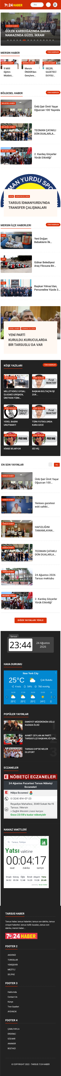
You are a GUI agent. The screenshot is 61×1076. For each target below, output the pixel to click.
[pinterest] (31, 1070)
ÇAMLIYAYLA (13, 1029)
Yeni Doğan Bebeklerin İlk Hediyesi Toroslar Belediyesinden (44, 240)
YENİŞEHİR (13, 965)
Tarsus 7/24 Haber (40, 1064)
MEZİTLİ (11, 969)
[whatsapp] (26, 1070)
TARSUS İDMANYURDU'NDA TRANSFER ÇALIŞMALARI (29, 205)
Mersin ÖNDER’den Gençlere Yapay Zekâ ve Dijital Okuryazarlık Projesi (31, 72)
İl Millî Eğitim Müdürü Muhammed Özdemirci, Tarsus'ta (10, 72)
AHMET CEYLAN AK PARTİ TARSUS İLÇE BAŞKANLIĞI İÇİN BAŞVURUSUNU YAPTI (40, 737)
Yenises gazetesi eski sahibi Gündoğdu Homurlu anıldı (46, 505)
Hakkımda (12, 992)
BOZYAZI (12, 1048)
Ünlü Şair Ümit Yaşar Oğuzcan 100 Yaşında (47, 108)
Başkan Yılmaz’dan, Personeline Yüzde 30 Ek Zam (47, 288)
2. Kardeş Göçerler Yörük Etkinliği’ (45, 156)
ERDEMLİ (12, 1034)
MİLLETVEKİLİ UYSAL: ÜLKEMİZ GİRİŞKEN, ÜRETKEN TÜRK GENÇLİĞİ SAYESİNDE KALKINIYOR (15, 395)
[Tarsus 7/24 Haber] (13, 6)
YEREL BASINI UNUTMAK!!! (11, 423)
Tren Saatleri (13, 1006)
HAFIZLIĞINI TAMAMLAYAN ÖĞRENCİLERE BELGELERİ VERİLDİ (47, 528)
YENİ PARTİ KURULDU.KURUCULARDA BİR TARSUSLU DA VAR (27, 340)
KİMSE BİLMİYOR (12, 448)
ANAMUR (12, 1043)
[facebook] (17, 1070)
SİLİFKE (11, 974)
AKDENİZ (12, 955)
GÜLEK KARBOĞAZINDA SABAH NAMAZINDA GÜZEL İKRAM (27, 33)
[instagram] (36, 1070)
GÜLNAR (11, 1039)
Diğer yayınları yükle (30, 620)
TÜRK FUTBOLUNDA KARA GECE (42, 423)
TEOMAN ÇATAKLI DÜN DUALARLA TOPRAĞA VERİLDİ (45, 132)
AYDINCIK (12, 1011)
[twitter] (22, 1070)
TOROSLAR (13, 960)
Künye (10, 1002)
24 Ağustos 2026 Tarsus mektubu (45, 576)
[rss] (45, 1070)
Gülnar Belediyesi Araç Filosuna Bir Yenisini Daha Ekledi (46, 264)
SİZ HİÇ (35, 448)
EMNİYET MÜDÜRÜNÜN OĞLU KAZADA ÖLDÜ (39, 723)
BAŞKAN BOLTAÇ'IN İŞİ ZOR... (43, 393)
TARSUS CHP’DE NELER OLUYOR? (36, 750)
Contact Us (12, 997)
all (57, 465)
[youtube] (40, 1070)
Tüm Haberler (53, 52)
